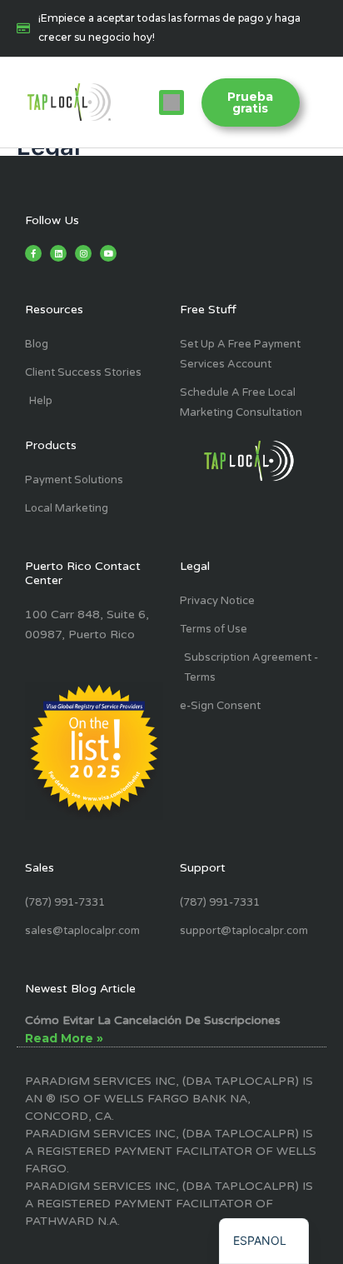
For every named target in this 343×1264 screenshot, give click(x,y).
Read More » (64, 1038)
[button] (171, 102)
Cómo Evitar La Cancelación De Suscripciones (153, 1020)
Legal (195, 566)
